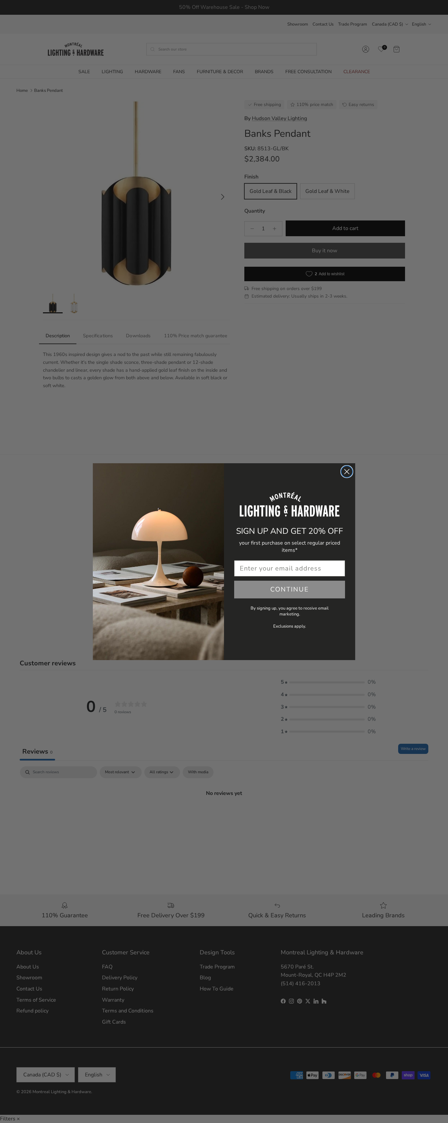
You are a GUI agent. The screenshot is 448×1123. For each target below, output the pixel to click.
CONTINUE (289, 589)
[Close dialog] (347, 471)
